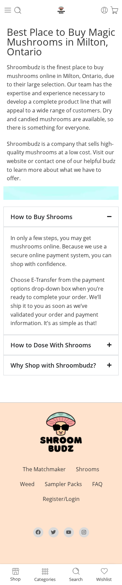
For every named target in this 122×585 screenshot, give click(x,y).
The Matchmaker (44, 469)
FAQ (97, 484)
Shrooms (87, 469)
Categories (45, 579)
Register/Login (61, 499)
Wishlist (104, 579)
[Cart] (114, 10)
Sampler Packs (63, 484)
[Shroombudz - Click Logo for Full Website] (61, 10)
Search (76, 579)
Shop (15, 578)
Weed (27, 484)
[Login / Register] (104, 10)
